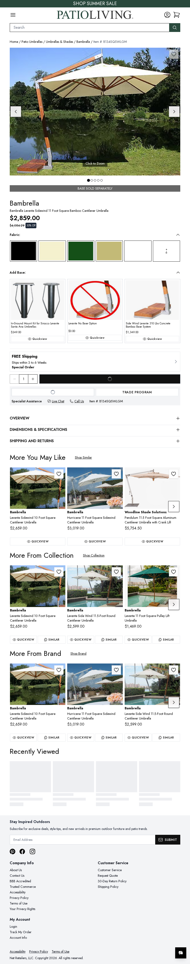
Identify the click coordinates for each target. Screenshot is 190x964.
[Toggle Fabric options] (178, 234)
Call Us (79, 401)
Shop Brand (78, 653)
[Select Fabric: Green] (81, 251)
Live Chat (58, 401)
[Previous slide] (15, 111)
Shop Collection (93, 555)
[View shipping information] (95, 361)
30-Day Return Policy (112, 881)
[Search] (174, 27)
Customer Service (110, 870)
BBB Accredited (20, 881)
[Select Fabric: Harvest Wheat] (109, 251)
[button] (176, 15)
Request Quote (108, 875)
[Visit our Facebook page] (22, 851)
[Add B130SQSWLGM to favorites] (58, 474)
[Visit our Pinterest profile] (12, 851)
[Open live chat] (180, 952)
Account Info (18, 937)
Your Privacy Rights (22, 909)
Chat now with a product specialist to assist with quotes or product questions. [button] (148, 941)
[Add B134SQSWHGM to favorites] (116, 474)
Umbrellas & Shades (59, 41)
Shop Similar (83, 457)
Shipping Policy (108, 886)
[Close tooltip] (182, 939)
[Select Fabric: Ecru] (52, 251)
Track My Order (21, 932)
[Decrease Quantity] (14, 379)
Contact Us (17, 875)
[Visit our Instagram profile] (32, 851)
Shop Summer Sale (95, 3)
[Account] (167, 15)
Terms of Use (18, 903)
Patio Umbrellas (32, 41)
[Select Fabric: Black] (23, 251)
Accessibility (17, 892)
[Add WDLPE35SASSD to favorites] (173, 474)
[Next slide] (174, 111)
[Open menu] (13, 15)
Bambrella (83, 41)
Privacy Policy (19, 897)
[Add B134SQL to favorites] (173, 571)
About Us (16, 870)
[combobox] (89, 27)
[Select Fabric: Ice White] (138, 251)
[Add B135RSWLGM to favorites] (116, 571)
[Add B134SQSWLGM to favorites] (173, 54)
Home (14, 41)
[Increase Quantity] (33, 379)
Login (13, 926)
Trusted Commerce (23, 886)
